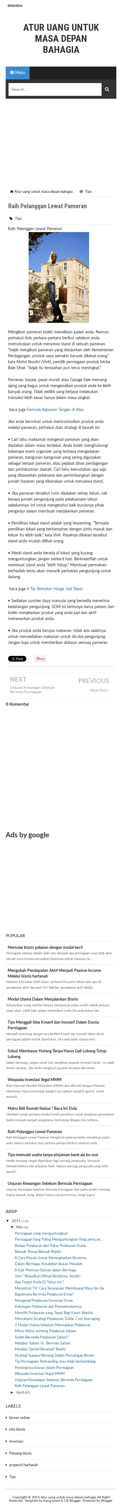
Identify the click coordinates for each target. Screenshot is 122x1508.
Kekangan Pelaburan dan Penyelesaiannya (48, 1307)
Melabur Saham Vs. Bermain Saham (43, 1343)
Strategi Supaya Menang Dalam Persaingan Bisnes (54, 1356)
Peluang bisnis (20, 1453)
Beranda (15, 5)
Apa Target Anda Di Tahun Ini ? (39, 1282)
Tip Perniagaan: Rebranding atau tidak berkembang (55, 1362)
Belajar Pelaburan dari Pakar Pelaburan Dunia (50, 1246)
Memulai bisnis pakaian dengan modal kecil (45, 948)
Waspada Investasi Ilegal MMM (35, 1080)
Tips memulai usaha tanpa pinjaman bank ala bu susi (53, 1155)
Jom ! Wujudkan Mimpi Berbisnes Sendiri (47, 1276)
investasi (16, 1441)
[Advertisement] (61, 145)
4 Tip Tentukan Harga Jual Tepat (55, 589)
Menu (19, 73)
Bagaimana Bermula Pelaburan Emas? (44, 1294)
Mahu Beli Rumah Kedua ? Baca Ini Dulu (42, 1109)
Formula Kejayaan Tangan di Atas (55, 410)
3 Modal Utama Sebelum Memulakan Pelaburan (53, 1325)
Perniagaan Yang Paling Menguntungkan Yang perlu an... (59, 1239)
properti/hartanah (23, 1465)
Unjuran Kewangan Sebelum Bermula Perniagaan (32, 690)
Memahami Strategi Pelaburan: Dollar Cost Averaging (57, 1319)
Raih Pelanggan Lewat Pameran (35, 1132)
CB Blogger (72, 1500)
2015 (17, 1221)
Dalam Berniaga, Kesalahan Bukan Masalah (48, 1264)
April (20, 1393)
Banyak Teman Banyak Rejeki (38, 1252)
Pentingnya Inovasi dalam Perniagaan (44, 1368)
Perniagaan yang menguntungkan (41, 1234)
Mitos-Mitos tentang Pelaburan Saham (45, 1331)
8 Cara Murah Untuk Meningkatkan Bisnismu (51, 1258)
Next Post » (100, 690)
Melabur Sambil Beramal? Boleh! (40, 1349)
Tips (18, 219)
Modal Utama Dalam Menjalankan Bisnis (43, 999)
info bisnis (17, 1429)
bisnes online (19, 1418)
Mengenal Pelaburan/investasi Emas (44, 1301)
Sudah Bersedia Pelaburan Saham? (42, 1337)
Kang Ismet (51, 1500)
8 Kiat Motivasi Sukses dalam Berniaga (45, 1270)
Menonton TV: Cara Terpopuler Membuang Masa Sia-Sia (59, 1288)
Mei (19, 1227)
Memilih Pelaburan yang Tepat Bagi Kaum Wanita (53, 1313)
